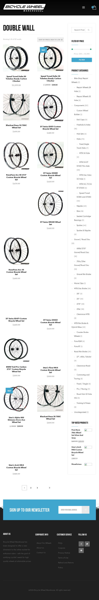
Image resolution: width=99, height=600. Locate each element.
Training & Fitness (83, 403)
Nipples (80, 206)
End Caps (80, 120)
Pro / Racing (82, 389)
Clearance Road (83, 366)
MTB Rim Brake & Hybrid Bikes (80, 325)
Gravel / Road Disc (82, 239)
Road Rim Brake (80, 352)
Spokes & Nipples (84, 230)
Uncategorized (80, 412)
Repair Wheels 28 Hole (82, 89)
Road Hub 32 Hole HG (83, 396)
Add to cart (10, 84)
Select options (16, 125)
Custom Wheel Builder (81, 112)
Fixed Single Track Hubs (83, 146)
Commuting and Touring (81, 377)
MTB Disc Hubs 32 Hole (84, 177)
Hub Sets (80, 134)
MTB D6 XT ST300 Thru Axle (83, 164)
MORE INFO (23, 84)
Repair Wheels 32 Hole (82, 98)
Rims (78, 211)
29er (78, 309)
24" (78, 294)
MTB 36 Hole (84, 153)
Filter (82, 60)
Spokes (79, 225)
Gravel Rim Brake (84, 274)
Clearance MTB (83, 314)
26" (78, 299)
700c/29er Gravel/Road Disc (81, 263)
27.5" (79, 304)
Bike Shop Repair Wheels (80, 80)
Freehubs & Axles (83, 125)
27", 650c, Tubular (84, 357)
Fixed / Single (82, 384)
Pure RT (77, 346)
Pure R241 (78, 341)
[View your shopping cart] (94, 7)
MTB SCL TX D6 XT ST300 (84, 186)
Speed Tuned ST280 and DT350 (84, 195)
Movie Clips (78, 283)
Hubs (79, 139)
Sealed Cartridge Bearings (82, 218)
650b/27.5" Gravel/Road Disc (81, 250)
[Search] (88, 30)
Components (79, 105)
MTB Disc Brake (80, 288)
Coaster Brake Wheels (81, 334)
